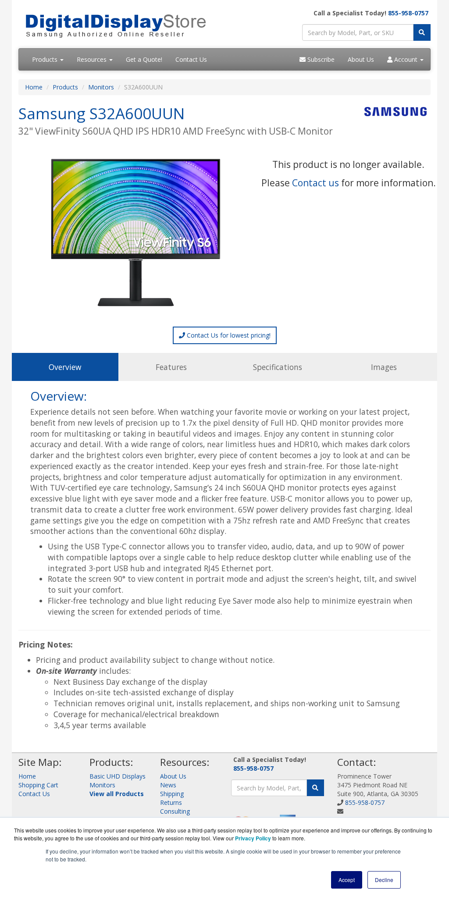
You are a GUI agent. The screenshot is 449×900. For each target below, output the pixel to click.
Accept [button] (347, 879)
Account (405, 59)
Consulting (175, 811)
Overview (65, 367)
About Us (361, 59)
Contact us (315, 183)
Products (45, 59)
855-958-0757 (408, 13)
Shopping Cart (38, 785)
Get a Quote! (144, 59)
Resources (92, 59)
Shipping (172, 794)
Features (171, 367)
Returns (171, 802)
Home (34, 87)
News (168, 785)
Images (384, 367)
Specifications (277, 367)
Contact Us (191, 59)
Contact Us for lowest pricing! (228, 335)
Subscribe (320, 59)
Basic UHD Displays (117, 776)
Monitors (101, 87)
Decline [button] (384, 879)
